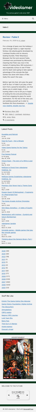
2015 (3, 262)
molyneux (26, 114)
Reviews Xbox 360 (12, 111)
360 (6, 114)
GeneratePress (28, 409)
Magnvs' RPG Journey (10, 315)
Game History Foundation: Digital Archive (17, 304)
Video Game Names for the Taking (14, 148)
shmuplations (7, 310)
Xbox (13, 117)
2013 (3, 265)
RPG (4, 117)
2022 (3, 257)
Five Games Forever (9, 154)
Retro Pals (5, 321)
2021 (3, 259)
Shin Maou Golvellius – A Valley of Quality (17, 208)
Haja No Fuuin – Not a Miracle (13, 141)
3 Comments (9, 120)
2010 (3, 273)
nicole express (7, 327)
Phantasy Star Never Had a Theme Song (17, 185)
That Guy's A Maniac (9, 324)
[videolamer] (18, 6)
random (18, 398)
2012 (3, 268)
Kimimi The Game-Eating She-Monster (16, 301)
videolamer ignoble (9, 223)
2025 (3, 254)
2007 (4, 282)
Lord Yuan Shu (7, 318)
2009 (4, 276)
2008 (4, 279)
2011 (3, 271)
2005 (4, 288)
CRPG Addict (6, 312)
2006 (4, 285)
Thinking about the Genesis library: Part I (17, 239)
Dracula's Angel (7, 329)
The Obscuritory (8, 307)
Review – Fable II (11, 37)
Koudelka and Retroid (10, 134)
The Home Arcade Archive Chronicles (15, 201)
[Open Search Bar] (33, 18)
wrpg (9, 117)
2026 (4, 251)
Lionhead (18, 114)
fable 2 (11, 114)
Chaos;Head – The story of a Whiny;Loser (17, 161)
